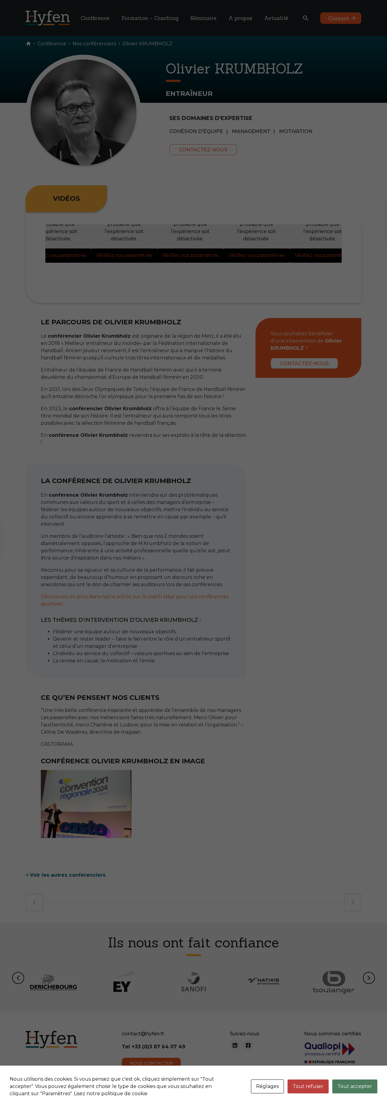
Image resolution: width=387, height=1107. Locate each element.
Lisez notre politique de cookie (111, 1093)
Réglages (267, 1086)
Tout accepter (354, 1086)
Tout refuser (308, 1086)
